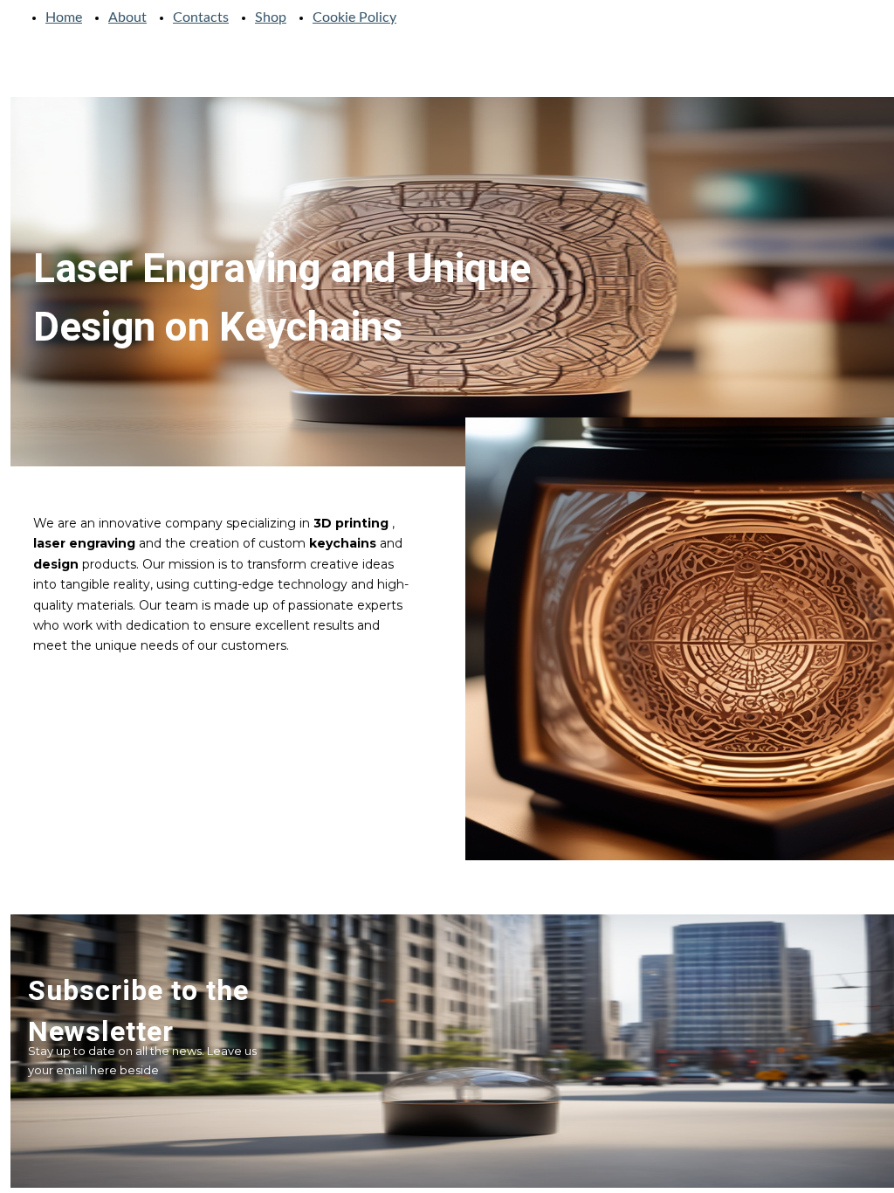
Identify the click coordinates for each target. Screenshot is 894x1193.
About (127, 17)
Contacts (201, 17)
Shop (270, 17)
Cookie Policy (354, 17)
